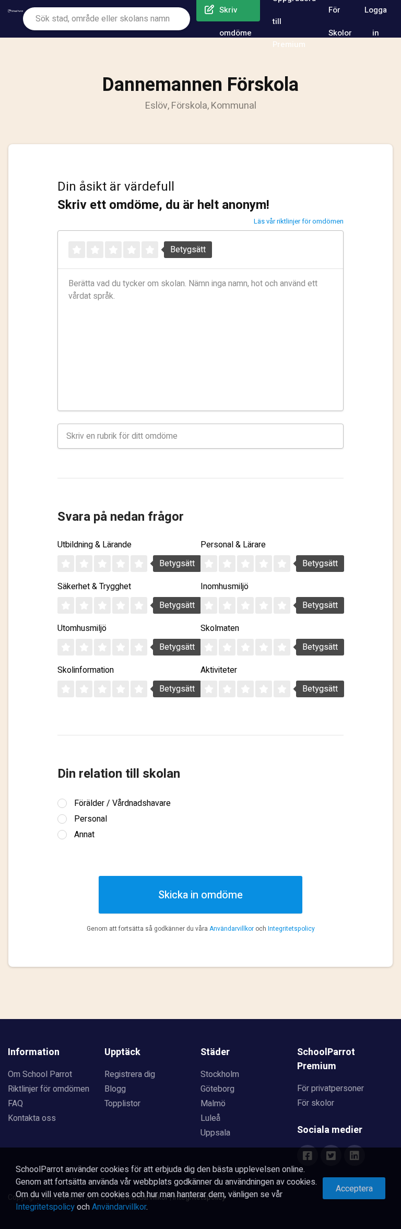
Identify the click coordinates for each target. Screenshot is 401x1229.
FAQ (15, 1103)
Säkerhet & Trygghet (94, 586)
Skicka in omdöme (200, 895)
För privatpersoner (330, 1088)
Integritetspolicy (291, 928)
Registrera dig (129, 1074)
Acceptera (354, 1189)
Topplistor (122, 1103)
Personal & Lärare (233, 545)
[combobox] (106, 18)
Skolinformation (85, 670)
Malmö (213, 1103)
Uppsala (215, 1133)
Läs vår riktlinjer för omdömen (299, 221)
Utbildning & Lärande (94, 545)
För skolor (315, 1103)
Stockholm (219, 1074)
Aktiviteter (218, 670)
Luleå (210, 1118)
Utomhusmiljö (82, 628)
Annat (84, 834)
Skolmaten (219, 628)
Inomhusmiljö (224, 586)
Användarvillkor (231, 928)
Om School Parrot (40, 1074)
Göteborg (217, 1089)
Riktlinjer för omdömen (48, 1089)
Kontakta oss (32, 1118)
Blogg (115, 1089)
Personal (90, 819)
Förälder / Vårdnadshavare (122, 803)
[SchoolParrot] (15, 18)
